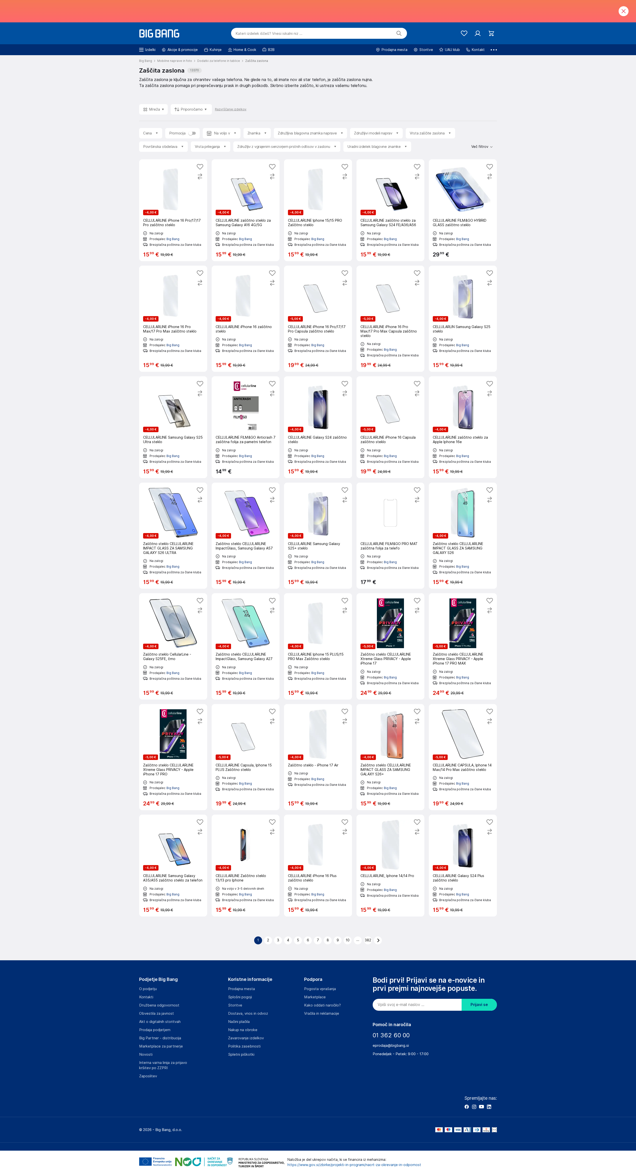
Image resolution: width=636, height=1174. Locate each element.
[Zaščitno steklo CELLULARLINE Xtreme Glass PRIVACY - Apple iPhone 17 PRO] (173, 757)
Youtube (481, 1106)
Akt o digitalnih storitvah (160, 1021)
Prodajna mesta (241, 989)
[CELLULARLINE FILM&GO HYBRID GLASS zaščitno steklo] (463, 210)
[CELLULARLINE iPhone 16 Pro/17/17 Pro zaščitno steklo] (173, 210)
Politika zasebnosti (244, 1046)
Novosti (146, 1054)
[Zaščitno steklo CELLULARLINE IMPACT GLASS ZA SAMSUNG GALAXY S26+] (390, 757)
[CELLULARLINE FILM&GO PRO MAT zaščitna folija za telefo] (390, 536)
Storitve (235, 1005)
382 (368, 940)
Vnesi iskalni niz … (269, 33)
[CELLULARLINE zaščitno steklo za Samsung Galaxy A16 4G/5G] (245, 210)
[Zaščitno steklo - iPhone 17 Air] (318, 757)
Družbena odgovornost (159, 1005)
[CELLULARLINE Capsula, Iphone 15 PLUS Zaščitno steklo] (245, 757)
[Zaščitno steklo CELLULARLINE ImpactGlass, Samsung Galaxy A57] (245, 536)
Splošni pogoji (240, 997)
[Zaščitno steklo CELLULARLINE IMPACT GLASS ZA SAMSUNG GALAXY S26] (463, 536)
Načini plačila (239, 1021)
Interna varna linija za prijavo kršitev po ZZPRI (163, 1065)
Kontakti (146, 997)
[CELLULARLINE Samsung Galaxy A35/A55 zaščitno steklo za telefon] (173, 865)
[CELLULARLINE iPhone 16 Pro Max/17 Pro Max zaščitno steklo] (173, 319)
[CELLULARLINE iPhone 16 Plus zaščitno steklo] (318, 865)
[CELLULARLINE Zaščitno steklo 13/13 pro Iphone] (245, 865)
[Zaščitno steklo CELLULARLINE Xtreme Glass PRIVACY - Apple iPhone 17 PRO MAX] (463, 646)
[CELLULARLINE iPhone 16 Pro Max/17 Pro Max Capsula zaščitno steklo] (390, 319)
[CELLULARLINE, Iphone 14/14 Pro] (390, 865)
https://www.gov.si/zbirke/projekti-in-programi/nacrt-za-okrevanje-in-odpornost (354, 1165)
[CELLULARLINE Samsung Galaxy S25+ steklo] (318, 536)
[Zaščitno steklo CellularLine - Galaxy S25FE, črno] (173, 646)
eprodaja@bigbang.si (391, 1045)
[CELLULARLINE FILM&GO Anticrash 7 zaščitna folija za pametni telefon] (245, 427)
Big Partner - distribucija (160, 1038)
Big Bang (172, 239)
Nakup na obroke (242, 1030)
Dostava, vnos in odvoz (248, 1013)
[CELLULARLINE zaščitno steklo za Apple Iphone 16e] (463, 427)
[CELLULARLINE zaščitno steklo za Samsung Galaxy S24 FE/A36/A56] (390, 210)
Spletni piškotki (241, 1054)
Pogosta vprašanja (320, 989)
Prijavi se (479, 1004)
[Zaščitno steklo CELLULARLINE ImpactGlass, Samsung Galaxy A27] (245, 646)
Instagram (474, 1106)
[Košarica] (491, 33)
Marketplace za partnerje (161, 1046)
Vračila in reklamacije (321, 1013)
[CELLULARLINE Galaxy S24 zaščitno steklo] (318, 427)
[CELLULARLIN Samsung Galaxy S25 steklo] (463, 319)
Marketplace (315, 997)
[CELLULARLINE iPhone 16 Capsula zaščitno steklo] (390, 427)
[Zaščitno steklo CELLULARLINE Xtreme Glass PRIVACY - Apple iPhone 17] (390, 646)
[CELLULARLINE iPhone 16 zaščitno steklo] (245, 319)
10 (348, 940)
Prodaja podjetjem (154, 1030)
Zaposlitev (148, 1076)
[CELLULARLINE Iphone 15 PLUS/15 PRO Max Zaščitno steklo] (318, 646)
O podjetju (148, 989)
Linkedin (489, 1106)
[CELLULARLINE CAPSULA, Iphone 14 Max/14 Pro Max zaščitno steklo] (463, 757)
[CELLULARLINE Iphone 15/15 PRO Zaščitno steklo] (318, 210)
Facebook (466, 1106)
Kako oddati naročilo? (322, 1005)
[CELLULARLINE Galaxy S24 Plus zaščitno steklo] (463, 865)
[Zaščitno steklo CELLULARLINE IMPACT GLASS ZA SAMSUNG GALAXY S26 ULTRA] (173, 536)
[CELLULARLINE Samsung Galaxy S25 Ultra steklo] (173, 427)
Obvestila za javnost (156, 1013)
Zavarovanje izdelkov (246, 1038)
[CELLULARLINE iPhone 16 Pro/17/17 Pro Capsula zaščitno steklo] (318, 319)
